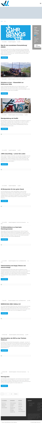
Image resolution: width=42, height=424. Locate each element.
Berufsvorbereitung (19, 114)
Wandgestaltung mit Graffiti (9, 118)
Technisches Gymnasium (21, 222)
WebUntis (20, 404)
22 (11, 393)
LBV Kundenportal (21, 411)
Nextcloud (20, 406)
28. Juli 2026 (4, 78)
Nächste (15, 393)
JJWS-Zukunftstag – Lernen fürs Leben (13, 153)
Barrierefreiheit (4, 407)
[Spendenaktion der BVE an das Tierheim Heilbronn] (16, 325)
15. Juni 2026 (4, 222)
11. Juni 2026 (4, 260)
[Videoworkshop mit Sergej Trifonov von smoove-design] (16, 251)
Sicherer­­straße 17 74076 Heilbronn (31, 404)
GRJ (19, 41)
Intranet (19, 408)
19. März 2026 (4, 371)
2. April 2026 (4, 300)
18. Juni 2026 (4, 150)
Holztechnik (18, 78)
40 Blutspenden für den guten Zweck (12, 189)
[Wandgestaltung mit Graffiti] (16, 105)
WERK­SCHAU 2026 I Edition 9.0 (11, 304)
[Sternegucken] (16, 362)
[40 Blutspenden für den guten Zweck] (16, 176)
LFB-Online (20, 409)
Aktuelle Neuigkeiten (12, 41)
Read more (4, 57)
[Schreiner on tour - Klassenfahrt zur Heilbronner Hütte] (16, 69)
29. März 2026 (4, 334)
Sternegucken (5, 376)
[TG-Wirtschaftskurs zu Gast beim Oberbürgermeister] (16, 213)
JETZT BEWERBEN (38, 46)
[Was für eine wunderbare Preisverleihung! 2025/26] (16, 32)
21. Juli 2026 (4, 114)
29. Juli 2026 (4, 41)
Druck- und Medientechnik (21, 260)
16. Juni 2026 (4, 185)
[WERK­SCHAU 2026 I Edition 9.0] (16, 291)
